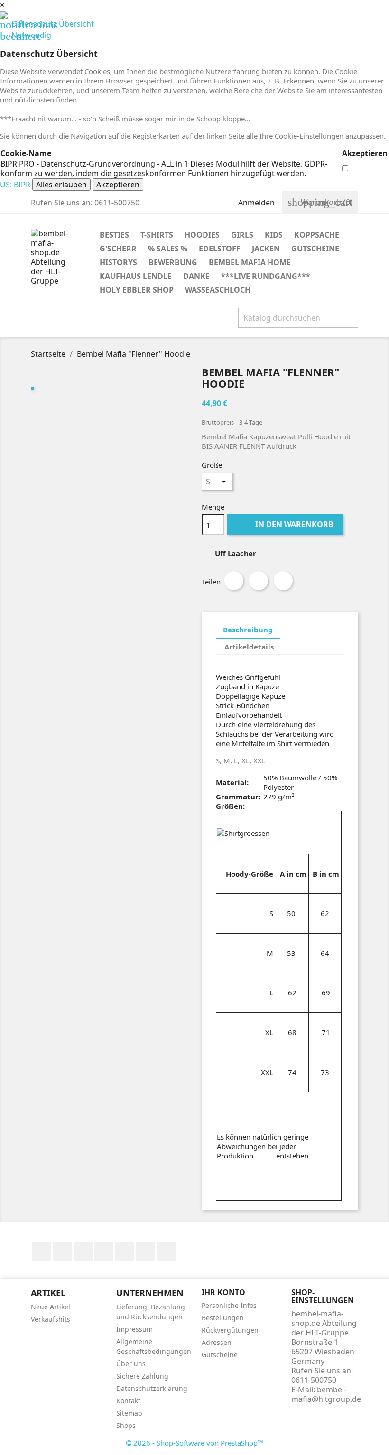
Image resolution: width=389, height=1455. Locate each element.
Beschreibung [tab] (248, 629)
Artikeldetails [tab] (249, 646)
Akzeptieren (117, 184)
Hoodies (202, 235)
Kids (274, 235)
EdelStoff (220, 248)
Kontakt (128, 1400)
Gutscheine (315, 248)
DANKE (196, 276)
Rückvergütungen (230, 1330)
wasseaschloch (217, 290)
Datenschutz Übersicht (47, 24)
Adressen (217, 1342)
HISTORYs (118, 262)
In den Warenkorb (286, 524)
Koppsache (316, 235)
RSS (83, 1251)
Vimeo (145, 1251)
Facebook (41, 1251)
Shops (126, 1425)
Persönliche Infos (229, 1305)
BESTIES (114, 235)
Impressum (134, 1329)
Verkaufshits (50, 1319)
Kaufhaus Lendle (136, 276)
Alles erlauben (61, 184)
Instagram (166, 1251)
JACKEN (266, 248)
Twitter (62, 1251)
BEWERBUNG (172, 262)
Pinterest (283, 580)
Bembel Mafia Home (250, 262)
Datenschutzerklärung (151, 1388)
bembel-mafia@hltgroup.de (326, 1394)
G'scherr (118, 248)
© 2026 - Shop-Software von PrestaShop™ (194, 1442)
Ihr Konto (223, 1292)
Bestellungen (223, 1317)
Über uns (131, 1363)
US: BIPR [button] (15, 184)
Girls (242, 235)
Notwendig (25, 35)
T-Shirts (156, 235)
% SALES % (167, 248)
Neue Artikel (50, 1306)
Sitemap (129, 1413)
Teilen (233, 580)
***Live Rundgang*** (265, 276)
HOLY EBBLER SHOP (137, 290)
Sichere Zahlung (142, 1376)
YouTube (103, 1251)
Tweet (258, 580)
